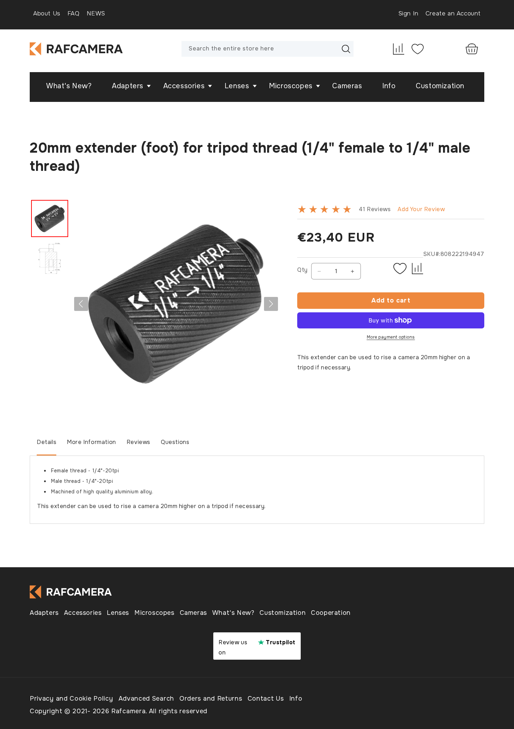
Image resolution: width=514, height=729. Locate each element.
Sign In (408, 13)
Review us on (257, 647)
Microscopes (154, 613)
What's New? (233, 613)
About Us (46, 13)
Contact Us (266, 698)
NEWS (96, 13)
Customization (282, 613)
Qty (302, 269)
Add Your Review (421, 209)
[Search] (346, 48)
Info (295, 698)
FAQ (73, 13)
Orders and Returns (210, 698)
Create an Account (453, 13)
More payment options (391, 337)
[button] (129, 86)
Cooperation (331, 613)
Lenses (118, 613)
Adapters (44, 613)
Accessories (83, 613)
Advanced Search (146, 698)
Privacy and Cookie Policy (71, 698)
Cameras (193, 613)
